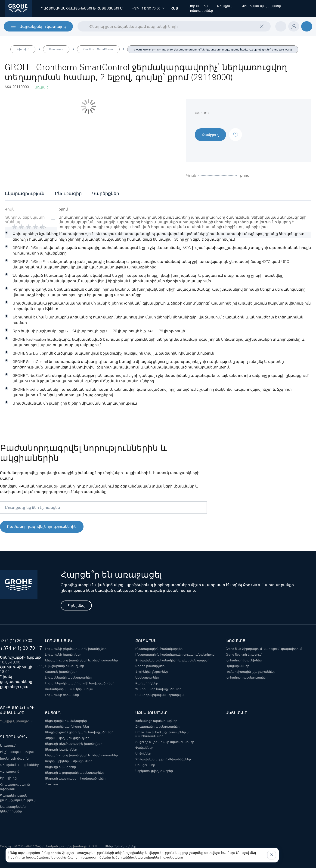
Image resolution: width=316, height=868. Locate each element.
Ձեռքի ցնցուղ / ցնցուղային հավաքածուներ (79, 732)
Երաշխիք (8, 778)
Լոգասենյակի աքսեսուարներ (68, 677)
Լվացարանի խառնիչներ (64, 666)
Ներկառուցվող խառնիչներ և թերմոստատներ (81, 660)
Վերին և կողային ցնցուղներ (67, 738)
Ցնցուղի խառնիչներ (61, 749)
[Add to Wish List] (235, 130)
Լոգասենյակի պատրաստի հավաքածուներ (79, 683)
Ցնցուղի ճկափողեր (60, 767)
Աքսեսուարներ (147, 677)
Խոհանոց (235, 640)
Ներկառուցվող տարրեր (154, 771)
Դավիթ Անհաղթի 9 (16, 721)
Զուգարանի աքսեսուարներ (157, 726)
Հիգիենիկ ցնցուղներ (151, 671)
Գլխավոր (23, 49)
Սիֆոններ (143, 753)
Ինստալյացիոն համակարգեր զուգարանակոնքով (174, 654)
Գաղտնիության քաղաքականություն (18, 798)
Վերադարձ (9, 771)
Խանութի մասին (14, 758)
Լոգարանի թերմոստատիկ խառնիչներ (75, 649)
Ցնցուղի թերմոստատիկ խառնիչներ (73, 743)
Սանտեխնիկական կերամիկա (69, 689)
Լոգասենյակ (58, 640)
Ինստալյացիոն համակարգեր (159, 649)
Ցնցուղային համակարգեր (66, 721)
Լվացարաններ (237, 666)
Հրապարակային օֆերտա (15, 787)
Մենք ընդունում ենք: (121, 846)
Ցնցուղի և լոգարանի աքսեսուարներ (74, 772)
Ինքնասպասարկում (17, 752)
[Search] (80, 26)
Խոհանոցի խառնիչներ (244, 660)
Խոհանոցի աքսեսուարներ (246, 677)
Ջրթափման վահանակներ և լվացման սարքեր (172, 660)
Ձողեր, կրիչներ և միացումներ (68, 761)
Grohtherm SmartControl (98, 49)
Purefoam (51, 784)
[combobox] (174, 26)
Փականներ (144, 747)
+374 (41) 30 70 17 (21, 648)
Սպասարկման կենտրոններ (13, 809)
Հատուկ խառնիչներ (61, 671)
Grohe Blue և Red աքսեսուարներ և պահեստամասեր (162, 734)
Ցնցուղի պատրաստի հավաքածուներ (75, 778)
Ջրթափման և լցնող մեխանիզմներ (163, 759)
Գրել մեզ (76, 605)
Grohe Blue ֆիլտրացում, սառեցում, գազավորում (264, 649)
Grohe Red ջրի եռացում (243, 654)
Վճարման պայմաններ (19, 765)
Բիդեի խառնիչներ (149, 666)
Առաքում (7, 745)
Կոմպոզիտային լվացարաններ (250, 671)
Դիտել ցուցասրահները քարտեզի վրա (16, 681)
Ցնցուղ (53, 713)
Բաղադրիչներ (146, 683)
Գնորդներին (13, 737)
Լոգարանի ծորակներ (62, 695)
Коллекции (56, 49)
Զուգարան (146, 640)
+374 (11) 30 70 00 (16, 640)
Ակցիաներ (236, 713)
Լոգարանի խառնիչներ (63, 654)
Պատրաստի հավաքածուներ (158, 689)
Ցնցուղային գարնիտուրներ (67, 726)
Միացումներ (145, 765)
